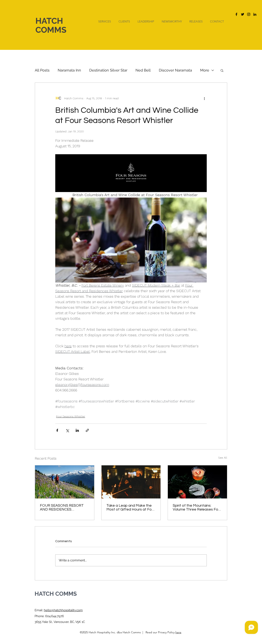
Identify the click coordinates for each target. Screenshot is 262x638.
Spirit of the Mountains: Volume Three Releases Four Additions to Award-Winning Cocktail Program (197, 507)
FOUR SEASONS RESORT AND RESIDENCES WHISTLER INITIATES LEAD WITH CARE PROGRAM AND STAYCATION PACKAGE (64, 507)
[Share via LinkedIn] (77, 430)
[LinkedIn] (255, 14)
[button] (222, 70)
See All (222, 457)
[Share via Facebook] (57, 430)
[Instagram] (249, 14)
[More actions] (204, 98)
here (178, 632)
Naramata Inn (69, 70)
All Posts (42, 70)
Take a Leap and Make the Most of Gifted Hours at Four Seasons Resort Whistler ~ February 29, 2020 (130, 507)
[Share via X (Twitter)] (67, 430)
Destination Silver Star (108, 70)
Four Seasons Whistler (70, 416)
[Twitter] (243, 14)
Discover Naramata (175, 70)
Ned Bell (143, 70)
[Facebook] (236, 14)
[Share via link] (87, 430)
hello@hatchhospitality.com (63, 610)
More (204, 70)
